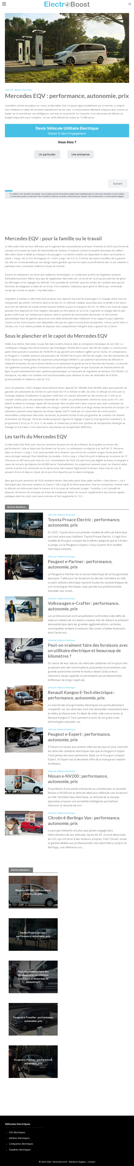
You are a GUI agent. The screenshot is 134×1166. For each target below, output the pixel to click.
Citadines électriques (20, 1149)
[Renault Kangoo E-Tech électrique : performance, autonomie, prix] (24, 698)
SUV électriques (17, 1132)
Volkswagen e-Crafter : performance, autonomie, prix (83, 606)
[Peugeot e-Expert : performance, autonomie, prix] (24, 739)
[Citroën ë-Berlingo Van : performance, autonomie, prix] (24, 823)
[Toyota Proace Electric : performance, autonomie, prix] (24, 525)
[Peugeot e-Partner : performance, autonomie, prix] (24, 567)
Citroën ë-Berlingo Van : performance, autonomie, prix (84, 820)
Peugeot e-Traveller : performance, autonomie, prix (33, 1019)
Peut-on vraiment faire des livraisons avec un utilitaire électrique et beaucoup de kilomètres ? (88, 651)
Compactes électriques (21, 1143)
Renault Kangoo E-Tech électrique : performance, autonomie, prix (81, 695)
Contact (91, 1161)
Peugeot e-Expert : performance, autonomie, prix (79, 737)
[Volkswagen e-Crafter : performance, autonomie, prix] (24, 609)
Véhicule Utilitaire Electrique (18, 89)
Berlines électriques (19, 1138)
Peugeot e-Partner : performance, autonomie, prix (80, 564)
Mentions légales (77, 1161)
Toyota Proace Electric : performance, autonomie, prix (84, 522)
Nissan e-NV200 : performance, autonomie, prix (78, 778)
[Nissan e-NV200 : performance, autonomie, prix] (24, 781)
